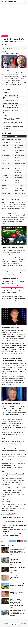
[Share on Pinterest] (10, 48)
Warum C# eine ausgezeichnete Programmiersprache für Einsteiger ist (17, 569)
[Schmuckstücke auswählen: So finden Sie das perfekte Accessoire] (5, 578)
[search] (21, 1)
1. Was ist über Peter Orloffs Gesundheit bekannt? (12, 118)
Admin (6, 51)
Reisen (11, 589)
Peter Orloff (4, 71)
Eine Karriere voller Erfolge (11, 95)
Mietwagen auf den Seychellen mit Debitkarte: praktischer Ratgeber (17, 585)
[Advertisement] (14, 20)
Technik (11, 554)
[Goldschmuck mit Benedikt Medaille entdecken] (5, 594)
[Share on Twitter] (7, 48)
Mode (11, 580)
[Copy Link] (12, 48)
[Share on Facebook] (5, 48)
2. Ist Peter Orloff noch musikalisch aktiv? (13, 123)
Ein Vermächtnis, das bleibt (11, 110)
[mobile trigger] (2, 1)
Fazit (5, 112)
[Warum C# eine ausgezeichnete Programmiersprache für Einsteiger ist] (5, 569)
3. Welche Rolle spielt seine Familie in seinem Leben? (14, 127)
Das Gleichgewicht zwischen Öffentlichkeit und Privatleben (10, 106)
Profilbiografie (7, 92)
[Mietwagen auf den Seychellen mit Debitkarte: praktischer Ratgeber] (5, 586)
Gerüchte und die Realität (11, 100)
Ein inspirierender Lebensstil (11, 103)
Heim (11, 564)
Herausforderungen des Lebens (12, 97)
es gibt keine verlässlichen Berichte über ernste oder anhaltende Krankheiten (12, 287)
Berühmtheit (12, 615)
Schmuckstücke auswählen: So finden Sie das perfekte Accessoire (17, 577)
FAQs (5, 115)
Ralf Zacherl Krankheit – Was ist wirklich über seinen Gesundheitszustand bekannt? (18, 612)
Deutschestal (10, 1)
